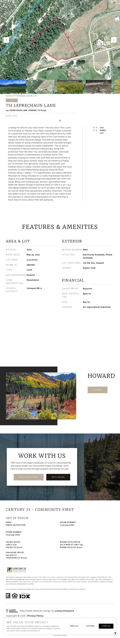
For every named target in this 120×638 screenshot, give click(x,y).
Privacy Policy (35, 616)
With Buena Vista (28, 477)
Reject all (74, 626)
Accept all (106, 626)
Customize (90, 626)
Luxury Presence (64, 611)
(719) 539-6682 (67, 525)
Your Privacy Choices (60, 635)
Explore (97, 390)
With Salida (58, 477)
